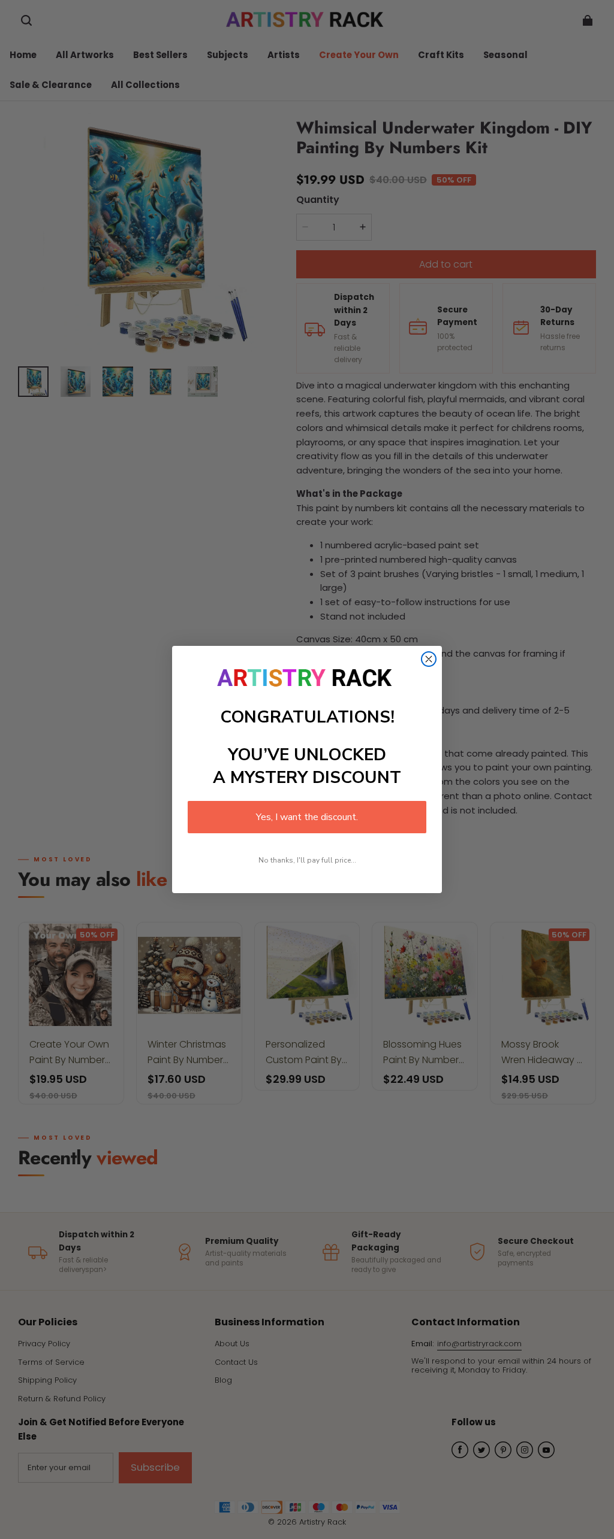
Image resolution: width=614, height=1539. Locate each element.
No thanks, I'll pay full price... (307, 860)
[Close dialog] (429, 659)
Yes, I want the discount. (307, 817)
